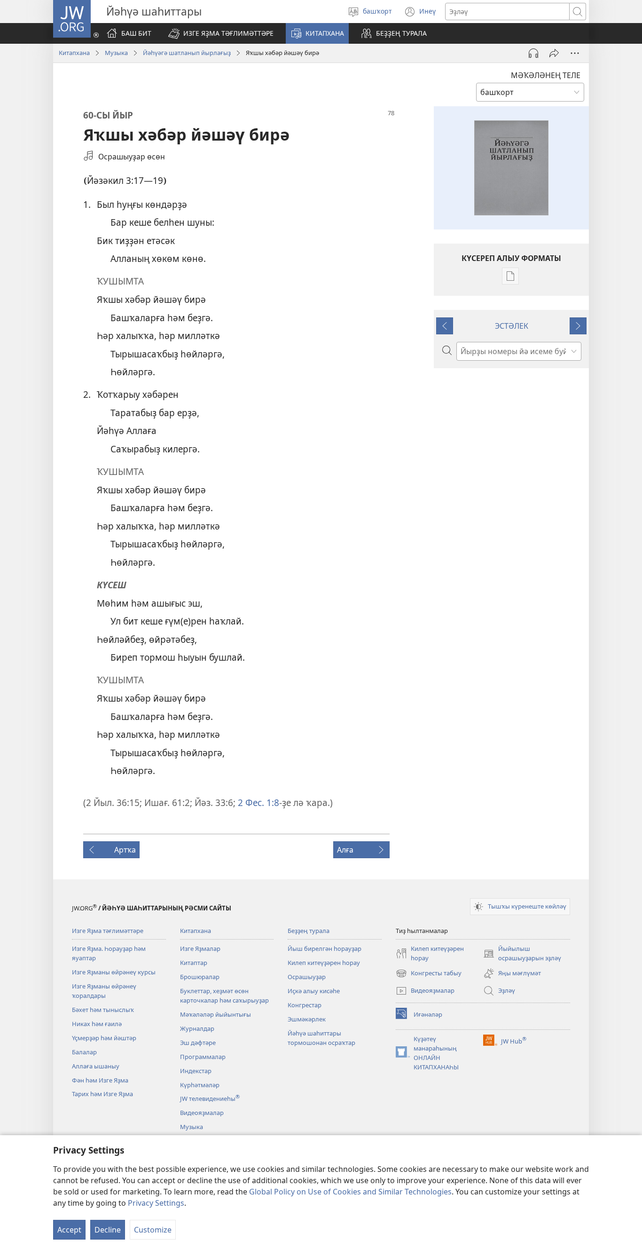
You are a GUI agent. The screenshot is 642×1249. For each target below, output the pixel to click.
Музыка (116, 52)
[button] (221, 33)
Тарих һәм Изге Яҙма (102, 1094)
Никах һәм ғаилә (97, 1024)
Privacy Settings (156, 1203)
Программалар (203, 1056)
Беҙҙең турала (308, 930)
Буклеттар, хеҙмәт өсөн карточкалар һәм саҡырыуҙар (224, 995)
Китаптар (193, 962)
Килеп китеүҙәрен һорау (324, 962)
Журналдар (197, 1028)
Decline (107, 1230)
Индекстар (195, 1071)
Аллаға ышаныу (95, 1066)
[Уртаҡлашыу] (554, 53)
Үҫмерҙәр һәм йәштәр (104, 1038)
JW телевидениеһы (210, 1098)
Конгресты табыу (429, 974)
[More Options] (574, 53)
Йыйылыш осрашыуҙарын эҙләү (522, 953)
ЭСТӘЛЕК (511, 326)
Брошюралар (199, 976)
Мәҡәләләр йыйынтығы (215, 1014)
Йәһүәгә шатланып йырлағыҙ (187, 52)
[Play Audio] (533, 53)
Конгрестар (304, 1005)
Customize (153, 1230)
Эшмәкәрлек (307, 1019)
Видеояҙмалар (202, 1112)
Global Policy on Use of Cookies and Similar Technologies (350, 1191)
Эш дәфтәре (198, 1042)
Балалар (84, 1052)
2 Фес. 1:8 (257, 802)
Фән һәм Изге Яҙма (100, 1080)
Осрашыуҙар (307, 976)
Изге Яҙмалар (200, 948)
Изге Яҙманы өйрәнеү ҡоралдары (104, 991)
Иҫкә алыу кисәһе (314, 991)
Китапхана (74, 52)
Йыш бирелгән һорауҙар (324, 948)
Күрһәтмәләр (199, 1085)
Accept (69, 1230)
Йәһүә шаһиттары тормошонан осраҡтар (321, 1038)
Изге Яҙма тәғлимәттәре (107, 930)
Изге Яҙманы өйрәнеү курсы (114, 972)
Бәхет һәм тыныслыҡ (103, 1009)
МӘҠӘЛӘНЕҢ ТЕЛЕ (545, 75)
